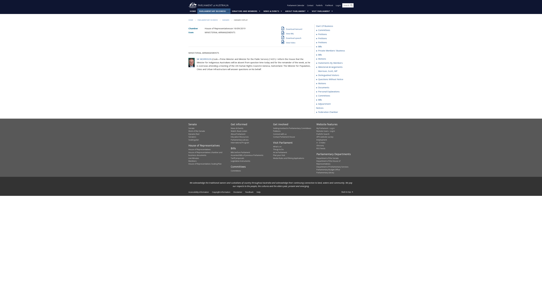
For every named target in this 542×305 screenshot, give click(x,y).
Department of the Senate (327, 158)
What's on (277, 146)
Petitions (277, 131)
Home (193, 11)
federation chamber (328, 112)
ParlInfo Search (322, 134)
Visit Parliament (321, 11)
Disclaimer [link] (237, 192)
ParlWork (329, 5)
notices (320, 107)
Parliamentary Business (212, 11)
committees (324, 30)
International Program (240, 142)
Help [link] (259, 192)
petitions (322, 34)
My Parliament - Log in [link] (325, 128)
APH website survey (324, 137)
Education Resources (240, 137)
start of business (324, 26)
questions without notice (330, 79)
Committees (236, 170)
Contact (310, 5)
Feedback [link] (249, 192)
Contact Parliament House (284, 137)
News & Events (271, 11)
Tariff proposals (237, 158)
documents (323, 87)
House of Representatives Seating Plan (205, 164)
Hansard (225, 20)
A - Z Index (320, 142)
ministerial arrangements (330, 67)
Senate (191, 128)
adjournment (324, 103)
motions (322, 58)
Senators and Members (244, 11)
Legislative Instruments (240, 161)
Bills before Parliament (240, 152)
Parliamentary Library (239, 140)
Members (192, 161)
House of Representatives (199, 149)
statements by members (330, 62)
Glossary (320, 145)
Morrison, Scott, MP (327, 71)
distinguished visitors (328, 75)
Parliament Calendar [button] (295, 5)
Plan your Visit (279, 155)
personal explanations (329, 91)
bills (320, 46)
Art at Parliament (280, 152)
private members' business (331, 50)
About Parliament (295, 11)
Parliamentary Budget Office (328, 169)
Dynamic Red (193, 134)
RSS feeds (320, 148)
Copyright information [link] (221, 192)
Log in (338, 5)
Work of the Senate (196, 131)
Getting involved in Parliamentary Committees (292, 128)
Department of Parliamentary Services (332, 166)
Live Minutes (193, 158)
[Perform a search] (351, 5)
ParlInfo (319, 5)
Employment (321, 140)
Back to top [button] (346, 192)
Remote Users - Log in (325, 131)
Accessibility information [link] (198, 192)
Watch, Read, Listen (239, 131)
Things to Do (278, 149)
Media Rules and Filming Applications (288, 158)
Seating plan (193, 140)
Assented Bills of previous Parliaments (247, 155)
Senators (192, 137)
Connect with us (280, 134)
